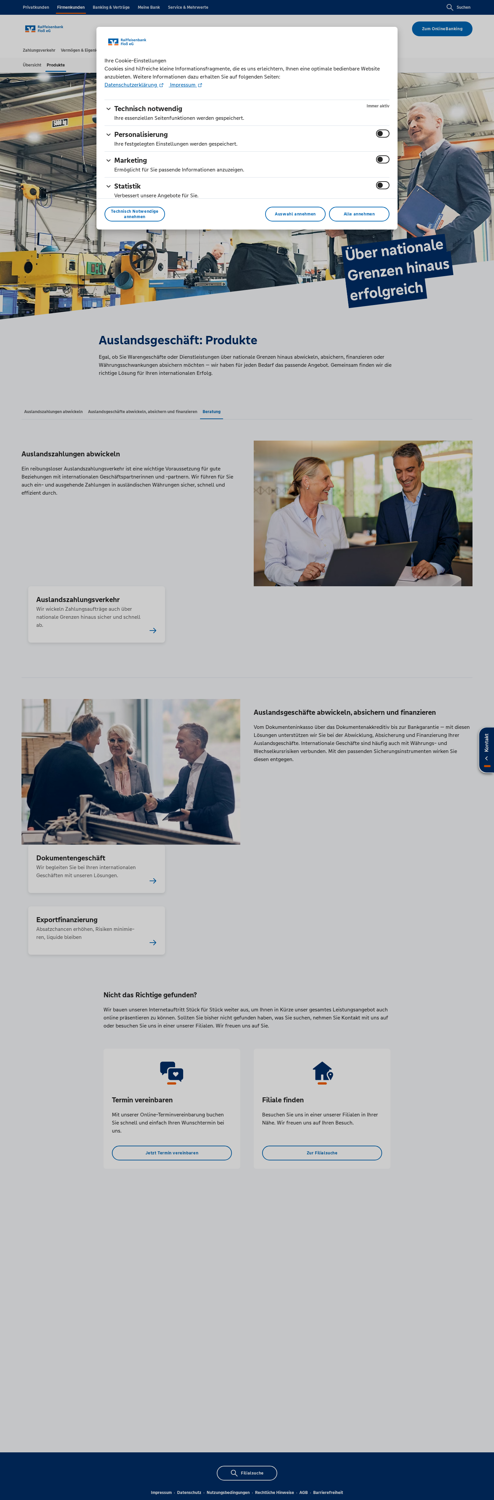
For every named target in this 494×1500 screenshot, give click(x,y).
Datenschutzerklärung (131, 85)
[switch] (382, 134)
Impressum (183, 85)
